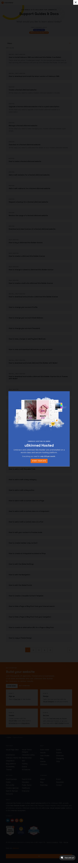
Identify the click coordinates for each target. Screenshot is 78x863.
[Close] (75, 2)
